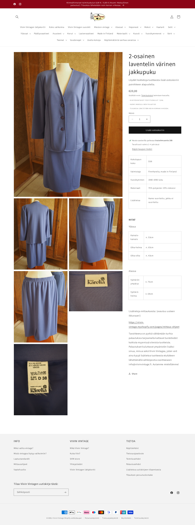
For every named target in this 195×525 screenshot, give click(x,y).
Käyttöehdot (132, 448)
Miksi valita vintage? (23, 448)
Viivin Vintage (58, 518)
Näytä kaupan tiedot (142, 149)
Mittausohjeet (20, 464)
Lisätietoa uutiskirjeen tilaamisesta (143, 469)
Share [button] (134, 373)
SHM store (75, 458)
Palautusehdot (133, 464)
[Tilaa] (65, 492)
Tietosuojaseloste (135, 453)
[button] (17, 17)
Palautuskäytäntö (92, 518)
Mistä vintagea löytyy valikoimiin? (30, 453)
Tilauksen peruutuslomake (139, 474)
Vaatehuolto (20, 469)
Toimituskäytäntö (141, 518)
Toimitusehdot (133, 458)
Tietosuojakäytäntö (110, 518)
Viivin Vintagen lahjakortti (82, 469)
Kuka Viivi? (75, 453)
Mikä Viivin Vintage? (79, 448)
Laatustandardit (22, 458)
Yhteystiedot (76, 464)
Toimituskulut (147, 95)
